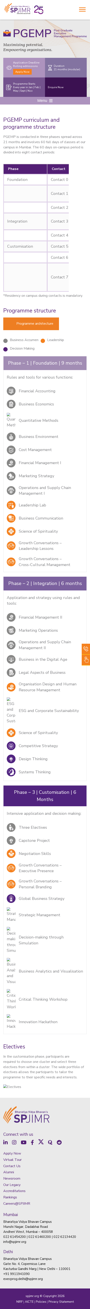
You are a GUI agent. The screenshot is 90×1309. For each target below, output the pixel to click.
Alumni (8, 1172)
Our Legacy (12, 1184)
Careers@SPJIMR (16, 1203)
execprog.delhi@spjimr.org (23, 1279)
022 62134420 (65, 1237)
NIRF (19, 1302)
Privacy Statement (61, 1302)
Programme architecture (34, 323)
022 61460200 (39, 1237)
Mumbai (10, 1215)
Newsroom (11, 1178)
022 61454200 (14, 1237)
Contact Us (12, 1166)
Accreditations (14, 1191)
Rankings (10, 1197)
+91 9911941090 (16, 1274)
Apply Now (22, 72)
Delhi (8, 1252)
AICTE (29, 1302)
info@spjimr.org (14, 1242)
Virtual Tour (12, 1159)
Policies (41, 1302)
